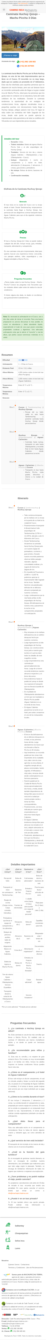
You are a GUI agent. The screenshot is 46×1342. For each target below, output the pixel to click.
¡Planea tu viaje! (10, 55)
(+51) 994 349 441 (19, 1331)
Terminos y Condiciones (16, 1267)
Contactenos (25, 1264)
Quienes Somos (14, 1264)
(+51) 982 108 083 (16, 1328)
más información (23, 3)
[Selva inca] (23, 1241)
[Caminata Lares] (23, 1248)
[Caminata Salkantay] (23, 1226)
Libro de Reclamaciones (34, 1267)
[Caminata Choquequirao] (23, 1233)
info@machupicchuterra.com (18, 1193)
